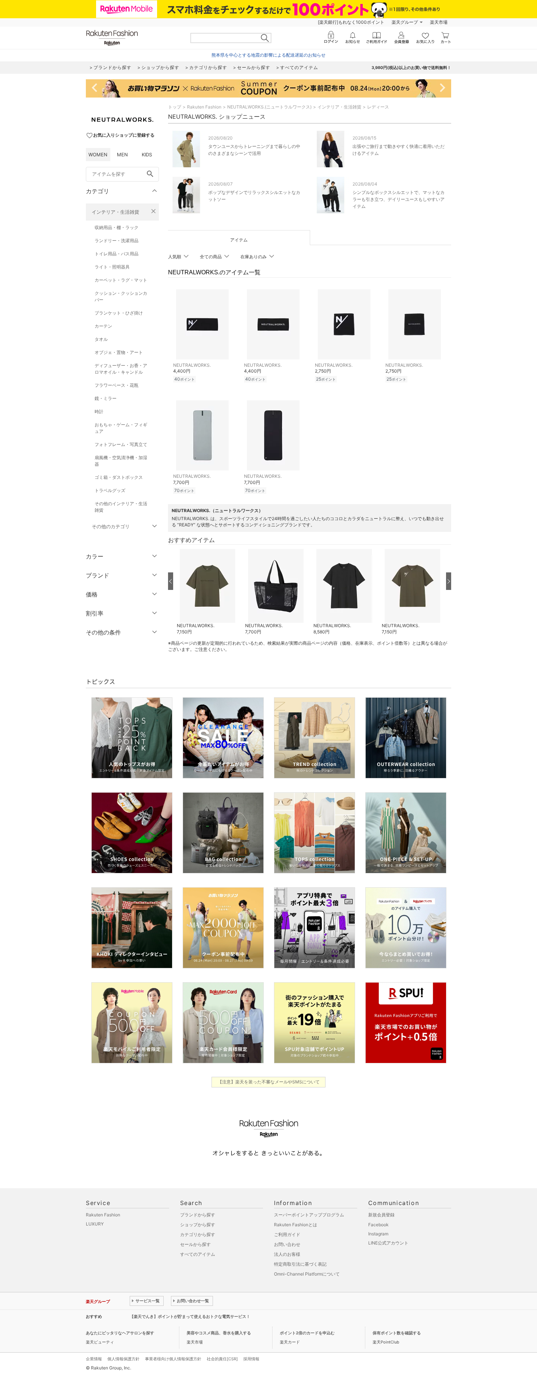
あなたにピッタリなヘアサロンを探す (120, 1332)
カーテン (103, 326)
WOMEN (97, 154)
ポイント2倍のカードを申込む (307, 1332)
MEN (122, 154)
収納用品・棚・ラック (116, 227)
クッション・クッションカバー (121, 296)
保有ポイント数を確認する (397, 1332)
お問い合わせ (287, 1244)
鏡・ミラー (106, 398)
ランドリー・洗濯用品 (116, 240)
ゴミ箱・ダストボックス (119, 477)
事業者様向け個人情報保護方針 (173, 1358)
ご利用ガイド (287, 1234)
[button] (207, 592)
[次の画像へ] (448, 581)
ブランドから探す (197, 1214)
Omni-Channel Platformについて (307, 1274)
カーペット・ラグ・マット (121, 280)
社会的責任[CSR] (222, 1358)
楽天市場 (439, 22)
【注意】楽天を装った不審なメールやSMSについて (269, 1082)
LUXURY (95, 1224)
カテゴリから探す (197, 1234)
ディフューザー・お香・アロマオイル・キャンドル (121, 369)
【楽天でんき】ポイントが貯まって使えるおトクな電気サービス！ (190, 1316)
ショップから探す (197, 1224)
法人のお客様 (287, 1254)
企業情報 (94, 1358)
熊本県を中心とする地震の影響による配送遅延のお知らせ (268, 55)
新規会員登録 (381, 1214)
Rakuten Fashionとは (295, 1224)
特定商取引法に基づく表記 (300, 1264)
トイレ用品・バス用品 (116, 253)
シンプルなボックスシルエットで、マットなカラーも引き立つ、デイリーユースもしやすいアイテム (399, 199)
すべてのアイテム (197, 1254)
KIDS (147, 154)
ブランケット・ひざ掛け (119, 313)
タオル (101, 339)
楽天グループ (405, 22)
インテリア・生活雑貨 (115, 212)
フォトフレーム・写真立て (121, 444)
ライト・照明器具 (112, 267)
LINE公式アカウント (388, 1243)
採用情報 (251, 1358)
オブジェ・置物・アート (119, 352)
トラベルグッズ (110, 490)
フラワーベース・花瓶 (116, 385)
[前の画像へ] (170, 581)
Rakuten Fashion (204, 107)
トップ (174, 107)
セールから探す (195, 1244)
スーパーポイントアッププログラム (309, 1214)
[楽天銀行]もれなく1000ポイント (351, 22)
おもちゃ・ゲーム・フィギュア (121, 428)
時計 (99, 411)
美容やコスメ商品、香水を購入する (219, 1332)
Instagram (378, 1233)
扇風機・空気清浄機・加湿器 (121, 461)
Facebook (378, 1224)
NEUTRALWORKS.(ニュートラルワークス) (269, 107)
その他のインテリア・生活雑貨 (121, 507)
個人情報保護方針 (123, 1358)
